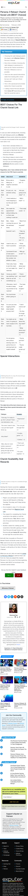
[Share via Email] (18, 596)
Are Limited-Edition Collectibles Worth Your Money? (16, 782)
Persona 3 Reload (8, 588)
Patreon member (14, 826)
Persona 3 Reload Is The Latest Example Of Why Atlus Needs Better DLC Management (20, 687)
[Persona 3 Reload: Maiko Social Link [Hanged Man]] (6, 679)
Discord (18, 867)
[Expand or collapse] (25, 100)
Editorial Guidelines (6, 852)
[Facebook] (5, 596)
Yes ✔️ (9, 575)
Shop (4, 867)
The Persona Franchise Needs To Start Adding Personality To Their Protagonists (18, 743)
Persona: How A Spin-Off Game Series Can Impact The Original (18, 749)
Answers (19, 414)
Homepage (6, 855)
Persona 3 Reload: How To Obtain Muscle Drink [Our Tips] (20, 669)
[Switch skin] (26, 7)
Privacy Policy (19, 846)
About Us (6, 846)
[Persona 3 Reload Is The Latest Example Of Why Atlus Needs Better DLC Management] (20, 679)
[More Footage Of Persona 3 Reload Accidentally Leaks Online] (6, 698)
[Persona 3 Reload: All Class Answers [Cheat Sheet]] (20, 698)
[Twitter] (8, 596)
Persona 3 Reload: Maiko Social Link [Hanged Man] (5, 686)
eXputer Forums (12, 724)
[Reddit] (15, 596)
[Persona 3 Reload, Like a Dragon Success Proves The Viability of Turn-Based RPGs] (5, 757)
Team (4, 849)
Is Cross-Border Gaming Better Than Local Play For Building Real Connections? (17, 775)
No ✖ (18, 575)
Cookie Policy (19, 849)
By (1, 25)
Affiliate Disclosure (19, 854)
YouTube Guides (20, 869)
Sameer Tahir (15, 27)
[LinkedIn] (12, 596)
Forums (18, 864)
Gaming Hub (6, 864)
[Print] (21, 596)
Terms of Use (19, 851)
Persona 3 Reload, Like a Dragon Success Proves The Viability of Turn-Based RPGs (18, 756)
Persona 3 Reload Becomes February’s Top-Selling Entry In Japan (6, 670)
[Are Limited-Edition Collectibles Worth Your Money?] (5, 783)
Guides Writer (10, 617)
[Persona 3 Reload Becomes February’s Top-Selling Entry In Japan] (6, 663)
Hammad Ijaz (4, 25)
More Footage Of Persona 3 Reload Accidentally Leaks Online (5, 705)
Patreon (5, 869)
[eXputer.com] (14, 2)
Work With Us (20, 872)
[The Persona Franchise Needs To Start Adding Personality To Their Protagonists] (5, 743)
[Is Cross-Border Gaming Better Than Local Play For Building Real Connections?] (5, 776)
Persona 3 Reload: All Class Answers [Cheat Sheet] (20, 704)
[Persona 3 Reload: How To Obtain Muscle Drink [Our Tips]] (20, 663)
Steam (18, 644)
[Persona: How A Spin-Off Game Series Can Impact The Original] (5, 750)
